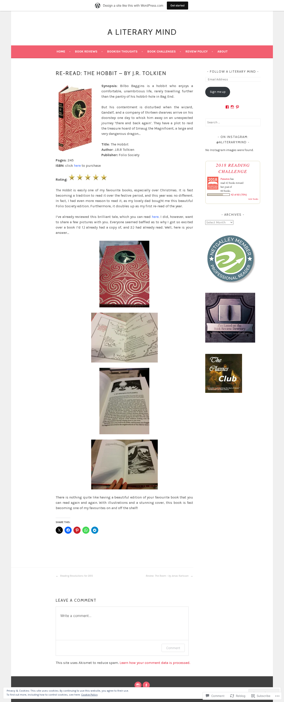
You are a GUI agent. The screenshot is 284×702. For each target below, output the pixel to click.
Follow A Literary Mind (233, 72)
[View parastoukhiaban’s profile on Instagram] (232, 107)
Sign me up (218, 92)
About (222, 51)
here (77, 165)
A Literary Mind (142, 32)
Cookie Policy (89, 694)
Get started (177, 5)
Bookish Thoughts (122, 51)
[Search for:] (233, 122)
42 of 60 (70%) (239, 194)
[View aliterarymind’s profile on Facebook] (227, 107)
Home (61, 51)
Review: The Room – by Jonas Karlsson (167, 575)
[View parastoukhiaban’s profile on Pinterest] (237, 107)
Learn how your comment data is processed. (155, 663)
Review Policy (196, 51)
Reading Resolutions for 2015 (76, 575)
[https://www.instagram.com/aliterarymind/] (138, 685)
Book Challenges (161, 51)
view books (253, 198)
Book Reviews (86, 51)
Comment (173, 648)
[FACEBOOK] (146, 685)
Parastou (225, 178)
